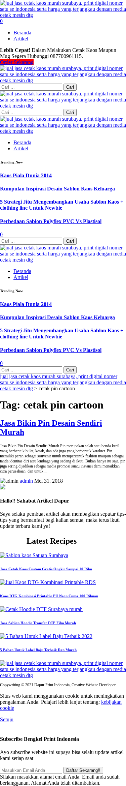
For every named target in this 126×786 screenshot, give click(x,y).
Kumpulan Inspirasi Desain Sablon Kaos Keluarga (57, 188)
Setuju (6, 719)
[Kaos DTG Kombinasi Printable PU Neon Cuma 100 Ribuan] (48, 582)
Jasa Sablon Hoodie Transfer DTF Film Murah (38, 623)
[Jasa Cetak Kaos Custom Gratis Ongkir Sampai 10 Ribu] (34, 555)
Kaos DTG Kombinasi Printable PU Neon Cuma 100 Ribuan (49, 596)
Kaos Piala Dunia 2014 (26, 175)
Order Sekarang (17, 62)
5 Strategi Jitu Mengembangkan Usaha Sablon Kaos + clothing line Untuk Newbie (61, 205)
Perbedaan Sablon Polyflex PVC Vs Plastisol (50, 221)
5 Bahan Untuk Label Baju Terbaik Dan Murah (38, 650)
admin (26, 481)
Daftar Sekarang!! (83, 770)
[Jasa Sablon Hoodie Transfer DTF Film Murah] (41, 609)
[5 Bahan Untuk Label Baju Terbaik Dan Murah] (46, 636)
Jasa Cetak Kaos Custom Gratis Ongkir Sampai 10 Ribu (46, 569)
